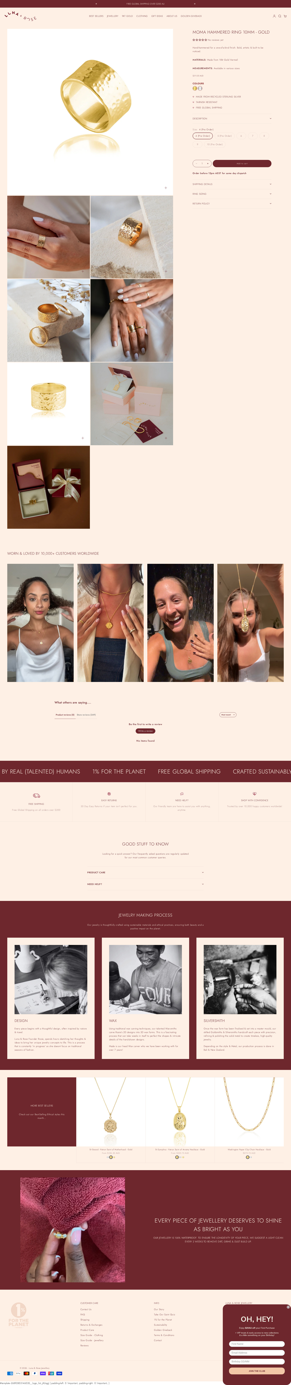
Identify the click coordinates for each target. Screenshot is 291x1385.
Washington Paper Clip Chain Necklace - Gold (249, 1150)
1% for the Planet (163, 1319)
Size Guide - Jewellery (92, 1340)
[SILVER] (200, 88)
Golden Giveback (163, 1330)
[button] (200, 40)
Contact (158, 1340)
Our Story (159, 1309)
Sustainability (160, 1325)
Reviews (84, 1345)
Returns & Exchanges (91, 1325)
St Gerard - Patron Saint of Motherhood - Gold (111, 1150)
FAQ (82, 1314)
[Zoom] (166, 188)
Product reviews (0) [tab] (65, 714)
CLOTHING (142, 16)
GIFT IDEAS (157, 16)
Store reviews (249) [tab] (86, 714)
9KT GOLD (127, 16)
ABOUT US (172, 16)
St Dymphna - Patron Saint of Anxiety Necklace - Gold (180, 1150)
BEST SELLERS (96, 16)
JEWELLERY (112, 16)
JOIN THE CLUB (257, 1371)
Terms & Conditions (164, 1335)
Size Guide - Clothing (91, 1335)
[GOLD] (195, 88)
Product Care (87, 1330)
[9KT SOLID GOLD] (114, 1157)
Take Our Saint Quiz (164, 1314)
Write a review (145, 731)
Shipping (84, 1319)
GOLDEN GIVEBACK (191, 16)
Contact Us (86, 1309)
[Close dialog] (288, 1307)
